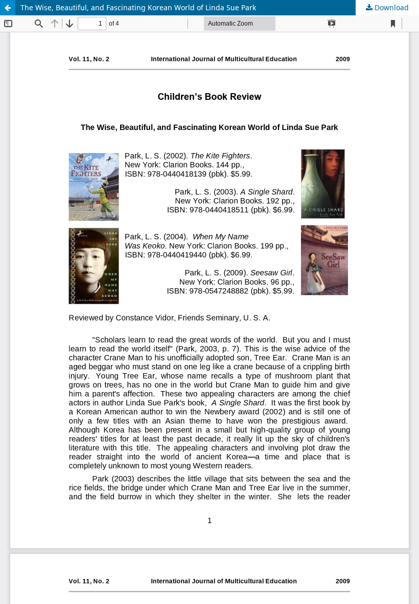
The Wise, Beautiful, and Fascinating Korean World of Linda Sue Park (138, 7)
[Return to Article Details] (7, 7)
